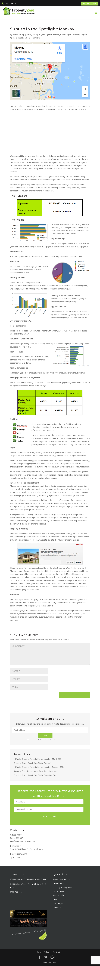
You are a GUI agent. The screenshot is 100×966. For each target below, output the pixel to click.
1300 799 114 (10, 3)
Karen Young (18, 34)
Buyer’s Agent (59, 883)
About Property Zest (61, 879)
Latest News (58, 891)
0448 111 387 (17, 838)
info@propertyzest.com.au (23, 841)
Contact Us (57, 907)
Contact (56, 952)
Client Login (90, 3)
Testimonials (58, 895)
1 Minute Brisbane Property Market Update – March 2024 (38, 759)
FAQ (55, 899)
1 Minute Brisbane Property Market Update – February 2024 (39, 767)
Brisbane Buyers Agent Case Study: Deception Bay (35, 775)
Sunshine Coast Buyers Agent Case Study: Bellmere (35, 771)
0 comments (34, 38)
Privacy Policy (43, 952)
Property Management (62, 887)
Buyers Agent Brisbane (49, 34)
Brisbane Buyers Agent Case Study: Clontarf (32, 763)
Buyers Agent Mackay (70, 34)
